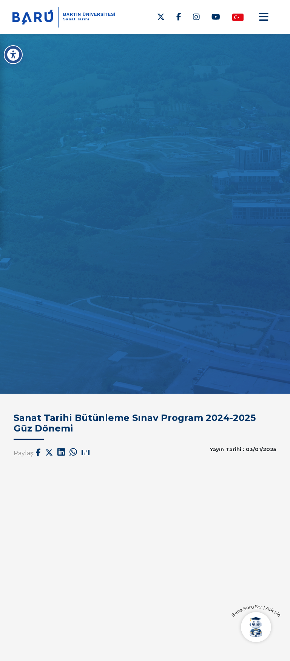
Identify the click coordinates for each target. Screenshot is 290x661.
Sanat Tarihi (76, 19)
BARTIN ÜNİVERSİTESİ (89, 14)
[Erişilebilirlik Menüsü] (13, 54)
